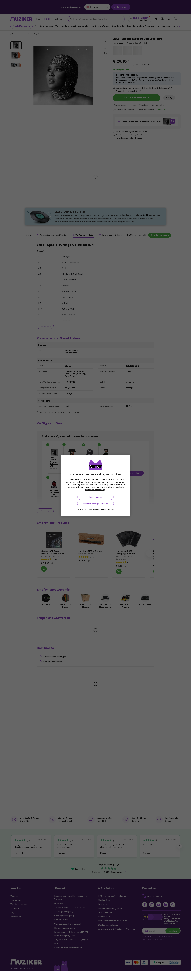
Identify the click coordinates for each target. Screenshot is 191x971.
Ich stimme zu (95, 497)
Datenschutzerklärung (95, 489)
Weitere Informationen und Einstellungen (95, 509)
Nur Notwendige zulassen (95, 503)
